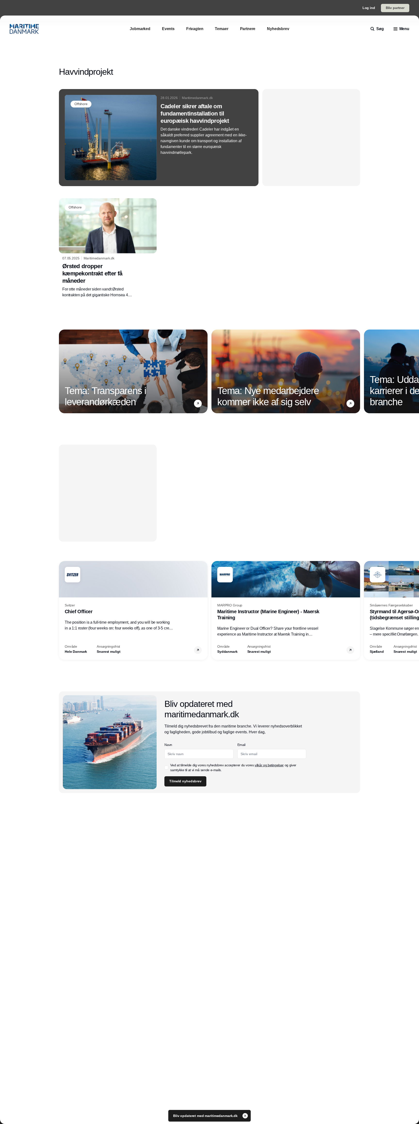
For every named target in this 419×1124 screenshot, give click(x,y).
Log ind (369, 8)
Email (241, 745)
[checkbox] (166, 767)
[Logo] (24, 29)
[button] (198, 403)
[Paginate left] (63, 371)
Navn (168, 745)
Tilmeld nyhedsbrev (185, 781)
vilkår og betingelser (269, 765)
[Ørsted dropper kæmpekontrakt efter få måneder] (108, 248)
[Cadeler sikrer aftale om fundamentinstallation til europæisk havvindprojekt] (158, 137)
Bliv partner (395, 8)
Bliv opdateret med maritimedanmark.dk (206, 1116)
